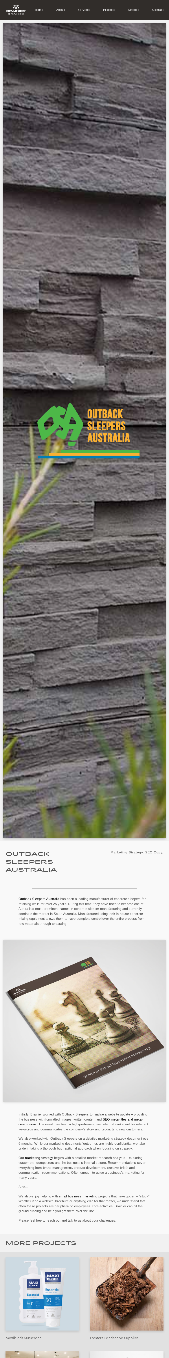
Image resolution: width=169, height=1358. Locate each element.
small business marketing (78, 1196)
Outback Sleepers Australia (38, 899)
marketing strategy (39, 1158)
